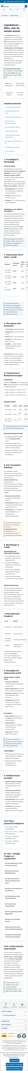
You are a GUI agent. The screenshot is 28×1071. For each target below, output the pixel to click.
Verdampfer (8, 841)
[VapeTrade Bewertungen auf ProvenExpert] (19, 1036)
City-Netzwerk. (9, 1048)
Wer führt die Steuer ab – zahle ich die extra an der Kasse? (12, 881)
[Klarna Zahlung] (11, 1036)
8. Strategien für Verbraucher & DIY (14, 142)
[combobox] (17, 6)
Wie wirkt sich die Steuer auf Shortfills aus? (13, 889)
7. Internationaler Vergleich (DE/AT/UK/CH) (12, 136)
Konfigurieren (14, 1060)
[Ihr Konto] (17, 9)
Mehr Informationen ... (14, 1057)
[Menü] (4, 9)
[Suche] (26, 6)
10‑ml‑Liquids (9, 827)
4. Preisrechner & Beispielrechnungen (10, 122)
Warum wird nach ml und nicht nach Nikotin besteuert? (14, 928)
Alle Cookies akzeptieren (14, 1068)
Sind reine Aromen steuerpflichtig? (10, 905)
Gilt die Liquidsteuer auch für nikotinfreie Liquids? (13, 864)
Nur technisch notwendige (14, 1064)
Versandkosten (6, 1042)
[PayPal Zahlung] (9, 1036)
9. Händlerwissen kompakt (12, 147)
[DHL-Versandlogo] (4, 1035)
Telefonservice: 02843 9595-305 (14, 1)
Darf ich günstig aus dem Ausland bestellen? (12, 897)
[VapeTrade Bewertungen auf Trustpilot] (24, 1036)
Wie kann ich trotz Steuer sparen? (12, 920)
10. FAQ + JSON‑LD (10, 151)
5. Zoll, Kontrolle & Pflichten (12, 127)
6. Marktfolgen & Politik (11, 131)
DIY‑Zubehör (8, 836)
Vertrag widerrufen (10, 1015)
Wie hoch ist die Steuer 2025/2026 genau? (12, 872)
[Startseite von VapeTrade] (8, 6)
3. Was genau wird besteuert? (13, 117)
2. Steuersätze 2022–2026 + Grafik (12, 112)
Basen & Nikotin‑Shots (11, 831)
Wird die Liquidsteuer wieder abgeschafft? (13, 913)
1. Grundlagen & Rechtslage (12, 107)
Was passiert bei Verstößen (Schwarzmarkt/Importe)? (13, 936)
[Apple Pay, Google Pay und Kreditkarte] (14, 1036)
